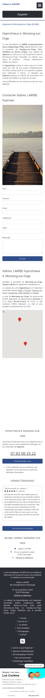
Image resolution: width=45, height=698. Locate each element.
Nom (4, 189)
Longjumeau (12, 293)
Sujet (4, 228)
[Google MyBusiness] (22, 641)
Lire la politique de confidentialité (13, 688)
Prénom (5, 198)
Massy (20, 290)
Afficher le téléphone (24, 558)
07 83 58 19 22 (23, 453)
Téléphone (6, 218)
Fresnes (27, 290)
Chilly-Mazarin (24, 293)
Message (6, 237)
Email (4, 208)
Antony (36, 293)
